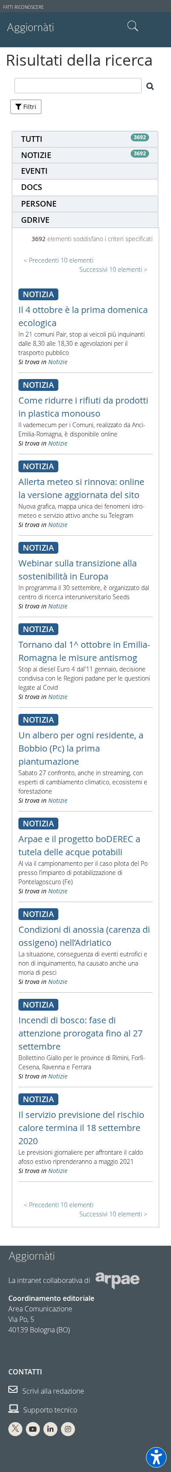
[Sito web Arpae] (117, 1280)
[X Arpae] (15, 1429)
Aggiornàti (30, 27)
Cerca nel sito (133, 26)
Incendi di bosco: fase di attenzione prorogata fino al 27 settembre (80, 1033)
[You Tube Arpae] (33, 1429)
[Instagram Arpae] (68, 1429)
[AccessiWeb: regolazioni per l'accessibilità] (156, 1457)
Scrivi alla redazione (52, 1391)
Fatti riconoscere (23, 7)
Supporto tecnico (49, 1410)
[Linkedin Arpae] (50, 1429)
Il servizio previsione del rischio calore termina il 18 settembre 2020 (81, 1128)
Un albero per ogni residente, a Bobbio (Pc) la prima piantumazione (80, 748)
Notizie (58, 362)
